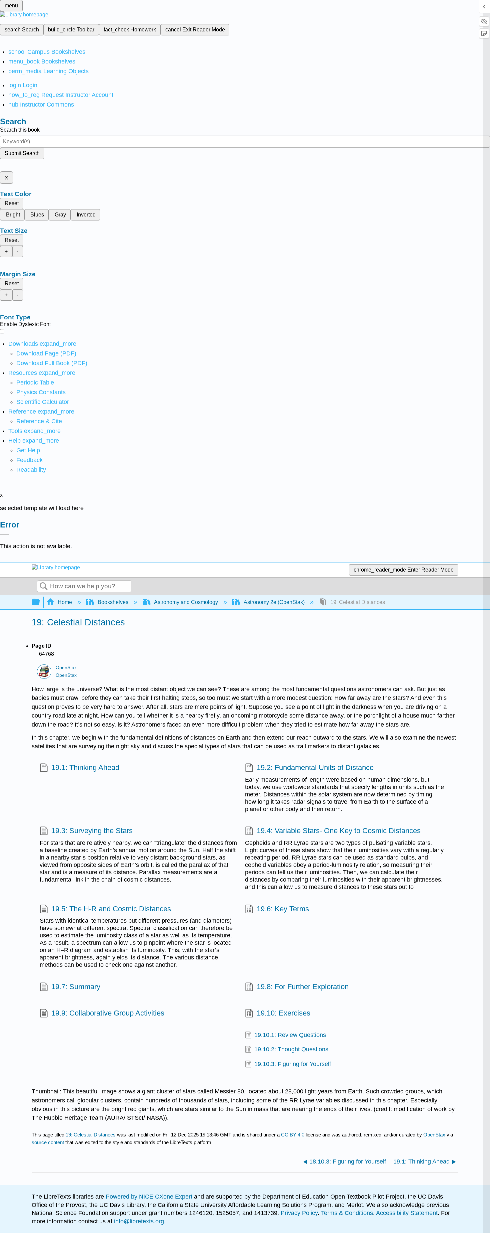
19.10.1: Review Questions (290, 1035)
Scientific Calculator (42, 402)
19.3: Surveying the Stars (92, 830)
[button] (29, 460)
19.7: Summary (75, 986)
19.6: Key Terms (283, 909)
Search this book (20, 130)
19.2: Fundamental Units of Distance (315, 767)
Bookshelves (113, 602)
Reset (12, 203)
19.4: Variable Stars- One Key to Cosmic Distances (339, 830)
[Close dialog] (4, 534)
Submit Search (22, 153)
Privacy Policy (299, 1213)
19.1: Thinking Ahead (85, 767)
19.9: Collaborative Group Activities (107, 1013)
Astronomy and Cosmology (186, 602)
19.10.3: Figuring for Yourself (292, 1064)
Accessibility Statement (407, 1213)
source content (48, 1142)
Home (64, 602)
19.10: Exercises (283, 1013)
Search (43, 586)
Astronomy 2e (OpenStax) (274, 602)
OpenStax (66, 667)
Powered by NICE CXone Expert (150, 1196)
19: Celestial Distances (91, 1134)
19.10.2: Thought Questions (291, 1049)
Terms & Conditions (347, 1213)
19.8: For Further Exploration (303, 986)
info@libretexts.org (138, 1221)
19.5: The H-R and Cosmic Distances (111, 909)
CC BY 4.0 (292, 1134)
